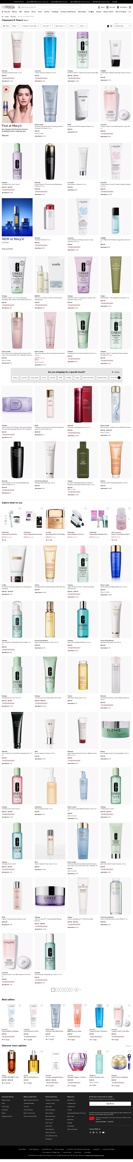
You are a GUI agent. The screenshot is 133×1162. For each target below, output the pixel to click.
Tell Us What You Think (51, 1135)
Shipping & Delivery (7, 1116)
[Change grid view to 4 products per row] (108, 26)
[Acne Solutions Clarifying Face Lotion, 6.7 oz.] (50, 951)
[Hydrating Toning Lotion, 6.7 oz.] (83, 674)
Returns (4, 1113)
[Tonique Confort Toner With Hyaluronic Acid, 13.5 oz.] (116, 103)
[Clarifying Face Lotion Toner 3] (17, 785)
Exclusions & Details (101, 1121)
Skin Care (13, 16)
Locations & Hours (50, 1103)
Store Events (49, 1126)
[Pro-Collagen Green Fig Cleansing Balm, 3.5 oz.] (116, 730)
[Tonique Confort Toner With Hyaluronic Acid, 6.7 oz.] (17, 951)
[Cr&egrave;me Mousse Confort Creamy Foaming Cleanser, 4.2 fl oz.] (116, 161)
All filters (117, 372)
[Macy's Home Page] (8, 7)
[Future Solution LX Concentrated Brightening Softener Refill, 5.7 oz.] (17, 459)
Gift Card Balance (28, 1109)
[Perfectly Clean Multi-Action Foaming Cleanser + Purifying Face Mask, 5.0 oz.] (50, 103)
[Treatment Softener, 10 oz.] (50, 216)
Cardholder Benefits (29, 1103)
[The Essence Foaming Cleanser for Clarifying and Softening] (17, 563)
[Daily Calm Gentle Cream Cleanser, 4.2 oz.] (116, 841)
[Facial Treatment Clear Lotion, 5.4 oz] (50, 841)
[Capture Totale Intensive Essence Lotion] (17, 896)
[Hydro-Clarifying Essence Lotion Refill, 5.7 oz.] (116, 896)
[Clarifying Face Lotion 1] (116, 785)
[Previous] (4, 49)
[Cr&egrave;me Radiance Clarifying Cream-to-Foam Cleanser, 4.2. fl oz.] (83, 216)
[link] (17, 76)
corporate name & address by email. (94, 1155)
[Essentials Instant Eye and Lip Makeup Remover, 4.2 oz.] (116, 674)
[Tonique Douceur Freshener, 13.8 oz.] (50, 49)
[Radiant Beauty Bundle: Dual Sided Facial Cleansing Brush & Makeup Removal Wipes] (99, 519)
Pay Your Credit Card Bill (30, 1116)
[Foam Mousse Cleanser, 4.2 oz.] (83, 161)
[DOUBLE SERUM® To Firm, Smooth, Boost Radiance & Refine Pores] (12, 1062)
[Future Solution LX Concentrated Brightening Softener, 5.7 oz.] (50, 161)
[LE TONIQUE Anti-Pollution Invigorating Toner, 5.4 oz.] (116, 216)
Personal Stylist (49, 1119)
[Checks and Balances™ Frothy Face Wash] (83, 896)
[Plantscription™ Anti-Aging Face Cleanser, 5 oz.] (116, 274)
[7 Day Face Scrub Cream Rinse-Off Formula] (50, 674)
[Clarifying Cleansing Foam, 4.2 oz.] (17, 49)
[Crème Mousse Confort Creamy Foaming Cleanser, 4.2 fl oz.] (33, 1016)
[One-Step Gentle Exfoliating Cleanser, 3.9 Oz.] (116, 459)
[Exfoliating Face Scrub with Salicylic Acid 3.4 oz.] (83, 330)
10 (76, 990)
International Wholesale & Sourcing (76, 1113)
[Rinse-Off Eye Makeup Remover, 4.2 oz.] (83, 619)
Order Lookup (5, 1106)
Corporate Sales (71, 1103)
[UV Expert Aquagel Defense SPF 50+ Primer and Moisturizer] (55, 1062)
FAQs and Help (6, 1100)
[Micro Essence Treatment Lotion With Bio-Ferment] (116, 404)
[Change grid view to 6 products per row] (111, 26)
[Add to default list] (20, 509)
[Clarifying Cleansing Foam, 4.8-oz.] (50, 459)
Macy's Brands (49, 1113)
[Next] (30, 49)
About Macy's (70, 1100)
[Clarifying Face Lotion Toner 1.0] (17, 674)
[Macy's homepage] (3, 16)
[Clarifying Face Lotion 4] (17, 841)
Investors (69, 1109)
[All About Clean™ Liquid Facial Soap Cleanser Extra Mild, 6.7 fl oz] (116, 330)
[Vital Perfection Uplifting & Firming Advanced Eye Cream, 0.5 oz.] (121, 1062)
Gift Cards (26, 1106)
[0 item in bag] (130, 7)
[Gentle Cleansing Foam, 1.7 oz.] (50, 785)
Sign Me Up (110, 1103)
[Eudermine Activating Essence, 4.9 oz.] (83, 404)
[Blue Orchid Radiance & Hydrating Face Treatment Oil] (33, 1062)
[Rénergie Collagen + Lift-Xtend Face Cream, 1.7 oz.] (77, 1062)
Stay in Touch (49, 1122)
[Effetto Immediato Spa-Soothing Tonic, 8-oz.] (99, 1062)
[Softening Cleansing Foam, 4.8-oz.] (116, 619)
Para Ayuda (5, 1109)
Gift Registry (49, 1139)
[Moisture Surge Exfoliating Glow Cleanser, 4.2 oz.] (77, 1016)
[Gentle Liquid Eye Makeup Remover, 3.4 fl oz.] (116, 563)
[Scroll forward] (119, 377)
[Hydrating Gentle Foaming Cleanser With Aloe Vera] (50, 563)
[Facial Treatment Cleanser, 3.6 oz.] (50, 730)
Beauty (7, 16)
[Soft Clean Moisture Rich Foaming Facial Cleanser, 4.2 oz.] (50, 330)
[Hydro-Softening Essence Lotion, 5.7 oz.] (50, 619)
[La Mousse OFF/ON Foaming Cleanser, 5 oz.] (83, 103)
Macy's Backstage (50, 1109)
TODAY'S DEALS (19, 2)
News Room (70, 1119)
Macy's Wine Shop (50, 1116)
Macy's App (48, 1106)
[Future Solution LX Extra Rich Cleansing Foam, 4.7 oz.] (17, 730)
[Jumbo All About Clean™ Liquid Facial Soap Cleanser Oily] (83, 563)
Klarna (3, 1103)
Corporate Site (71, 1106)
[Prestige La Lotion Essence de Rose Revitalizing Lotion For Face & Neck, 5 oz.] (50, 404)
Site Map (69, 1122)
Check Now (110, 1121)
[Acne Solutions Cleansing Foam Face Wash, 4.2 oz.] (17, 619)
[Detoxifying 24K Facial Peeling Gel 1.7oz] (55, 519)
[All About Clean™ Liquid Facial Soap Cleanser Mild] (83, 49)
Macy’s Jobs (70, 1116)
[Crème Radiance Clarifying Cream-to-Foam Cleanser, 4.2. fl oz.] (12, 1016)
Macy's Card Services (29, 1113)
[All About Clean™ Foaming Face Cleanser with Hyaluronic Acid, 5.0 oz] (83, 274)
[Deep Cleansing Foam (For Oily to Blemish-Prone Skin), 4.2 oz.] (83, 730)
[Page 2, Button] (80, 990)
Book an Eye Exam (50, 1132)
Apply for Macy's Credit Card (31, 1100)
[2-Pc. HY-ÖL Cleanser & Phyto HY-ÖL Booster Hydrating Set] (50, 274)
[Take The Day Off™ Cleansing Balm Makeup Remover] (50, 896)
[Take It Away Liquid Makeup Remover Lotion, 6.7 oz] (83, 785)
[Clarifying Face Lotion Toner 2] (17, 161)
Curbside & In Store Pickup (52, 1100)
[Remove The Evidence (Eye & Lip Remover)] (121, 519)
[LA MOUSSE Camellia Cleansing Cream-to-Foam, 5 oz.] (116, 49)
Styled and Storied (72, 1129)
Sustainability (70, 1126)
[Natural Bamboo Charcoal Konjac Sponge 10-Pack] (77, 519)
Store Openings (50, 1129)
